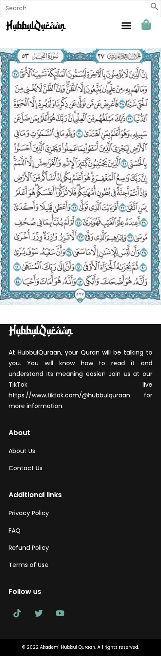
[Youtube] (60, 613)
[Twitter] (38, 613)
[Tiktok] (17, 613)
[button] (154, 8)
